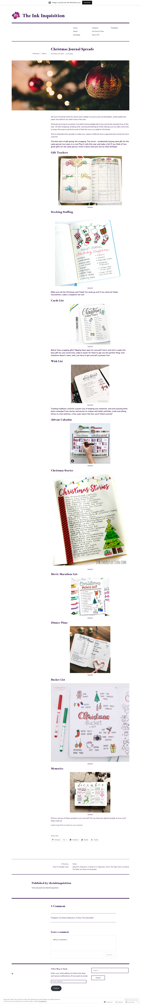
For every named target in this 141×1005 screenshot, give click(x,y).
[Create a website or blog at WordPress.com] (12, 974)
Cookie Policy (43, 1001)
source (90, 465)
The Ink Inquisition (43, 15)
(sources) (90, 405)
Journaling (76, 35)
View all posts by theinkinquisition (45, 888)
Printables (114, 28)
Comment (109, 955)
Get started (87, 2)
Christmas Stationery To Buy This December (76, 918)
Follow (56, 988)
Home (75, 28)
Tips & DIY (96, 35)
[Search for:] (110, 970)
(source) (90, 207)
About (75, 31)
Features (95, 28)
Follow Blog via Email (59, 969)
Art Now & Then (98, 31)
